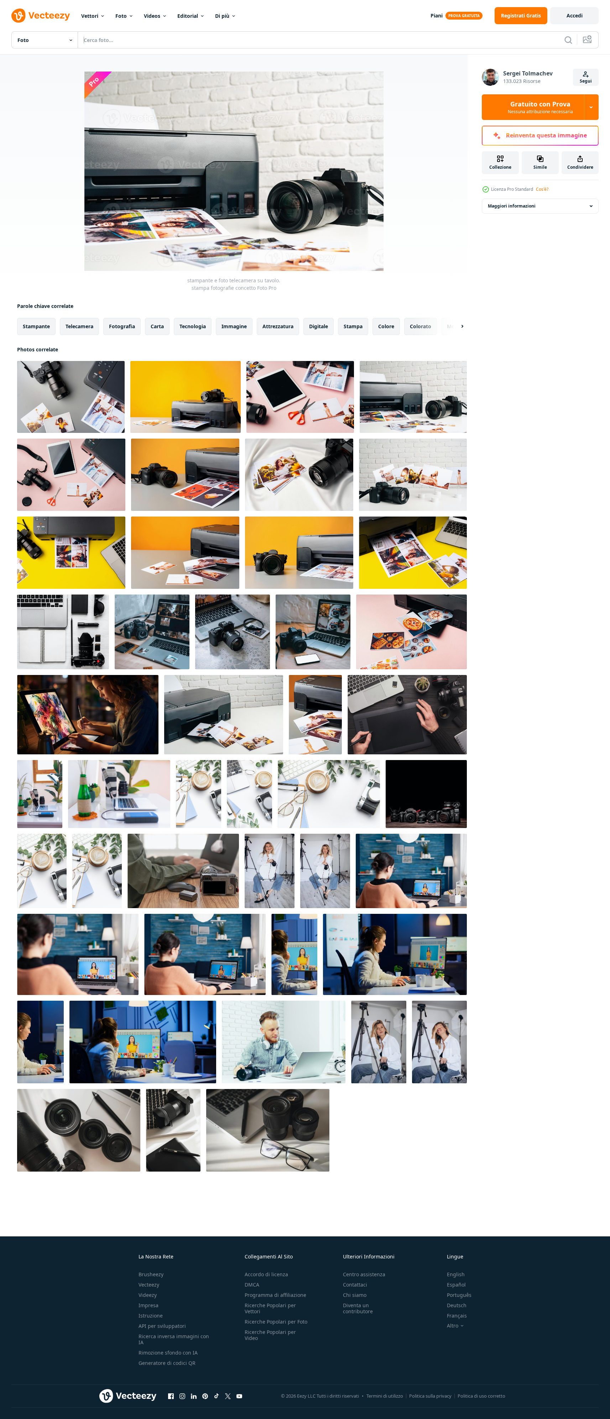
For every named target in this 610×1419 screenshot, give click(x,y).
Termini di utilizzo (384, 1396)
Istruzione (151, 1315)
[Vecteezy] (40, 16)
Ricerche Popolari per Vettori (270, 1308)
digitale (318, 326)
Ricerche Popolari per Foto (276, 1321)
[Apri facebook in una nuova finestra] (171, 1396)
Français (457, 1315)
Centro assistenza (364, 1274)
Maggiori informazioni (512, 206)
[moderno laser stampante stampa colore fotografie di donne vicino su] (223, 714)
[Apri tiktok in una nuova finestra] (216, 1396)
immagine (234, 326)
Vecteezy (149, 1284)
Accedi (575, 15)
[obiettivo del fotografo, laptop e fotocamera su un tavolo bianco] (39, 794)
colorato (420, 326)
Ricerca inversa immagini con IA (174, 1339)
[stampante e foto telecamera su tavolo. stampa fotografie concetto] (71, 397)
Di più (222, 15)
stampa (353, 326)
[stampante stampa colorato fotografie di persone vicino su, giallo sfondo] (71, 553)
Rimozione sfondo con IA (168, 1352)
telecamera (79, 326)
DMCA (252, 1284)
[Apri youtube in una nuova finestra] (239, 1396)
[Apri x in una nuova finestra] (228, 1396)
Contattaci (355, 1284)
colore (386, 326)
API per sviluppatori (162, 1326)
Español (456, 1284)
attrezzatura (277, 326)
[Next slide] (456, 326)
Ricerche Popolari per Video (270, 1335)
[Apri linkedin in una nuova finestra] (194, 1396)
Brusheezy (151, 1274)
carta (157, 326)
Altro (452, 1326)
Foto (121, 15)
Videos (152, 15)
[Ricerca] (568, 40)
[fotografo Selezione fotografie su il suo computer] (283, 1042)
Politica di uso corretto (481, 1396)
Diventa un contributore (358, 1308)
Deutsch (456, 1305)
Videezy (148, 1295)
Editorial (187, 15)
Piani (437, 15)
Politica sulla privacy (430, 1396)
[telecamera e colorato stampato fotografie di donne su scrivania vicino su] (299, 475)
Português (459, 1295)
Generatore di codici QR (167, 1363)
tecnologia (192, 326)
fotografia (122, 326)
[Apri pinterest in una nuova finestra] (205, 1396)
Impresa (148, 1305)
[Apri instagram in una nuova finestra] (182, 1396)
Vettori (89, 15)
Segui (586, 81)
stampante (36, 326)
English (456, 1274)
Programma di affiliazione (275, 1295)
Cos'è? (542, 189)
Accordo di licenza (266, 1274)
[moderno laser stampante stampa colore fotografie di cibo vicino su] (411, 632)
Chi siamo (354, 1295)
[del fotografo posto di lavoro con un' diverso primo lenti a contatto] (267, 1130)
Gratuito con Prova (540, 107)
